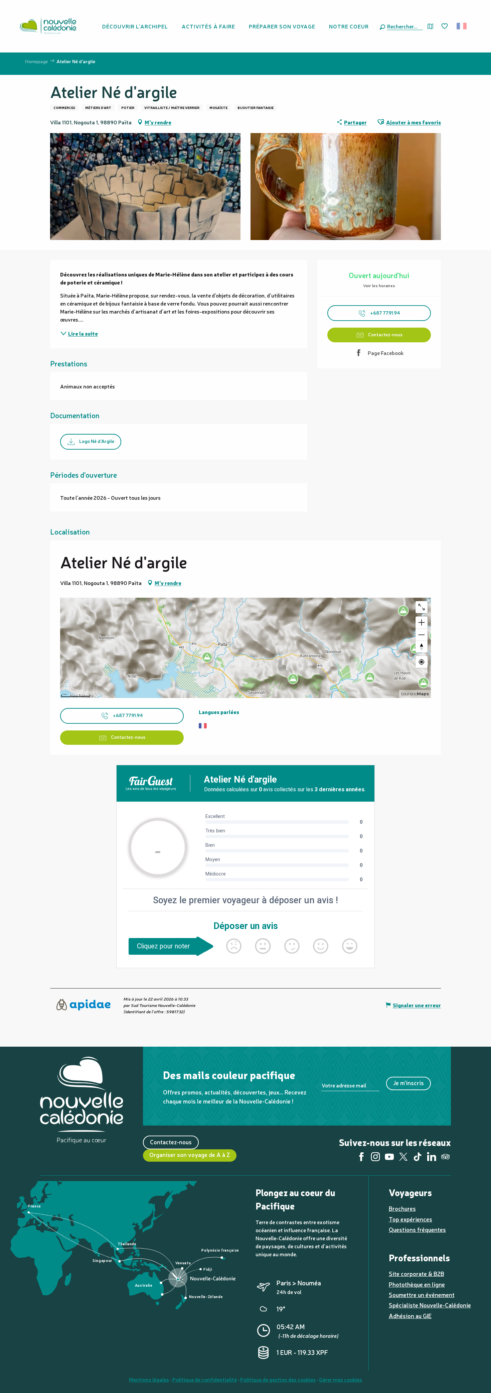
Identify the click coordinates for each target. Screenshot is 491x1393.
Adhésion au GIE (410, 1315)
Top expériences (410, 1219)
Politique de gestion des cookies (278, 1379)
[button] (403, 26)
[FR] (462, 26)
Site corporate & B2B (416, 1273)
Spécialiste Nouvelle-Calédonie (430, 1305)
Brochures (402, 1208)
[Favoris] (445, 26)
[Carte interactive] (430, 26)
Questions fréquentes (417, 1229)
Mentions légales (149, 1379)
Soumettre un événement (422, 1294)
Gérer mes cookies (340, 1379)
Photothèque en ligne (417, 1284)
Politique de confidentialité (204, 1379)
